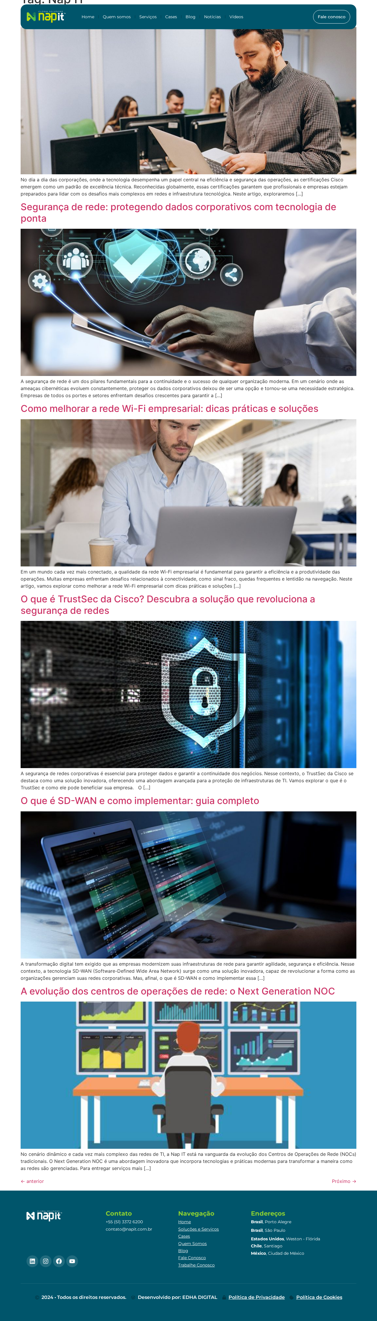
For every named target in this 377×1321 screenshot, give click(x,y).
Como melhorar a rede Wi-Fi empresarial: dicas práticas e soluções (169, 408)
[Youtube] (72, 1261)
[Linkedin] (32, 1261)
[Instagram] (46, 1261)
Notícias (212, 16)
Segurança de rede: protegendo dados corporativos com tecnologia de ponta (178, 212)
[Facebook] (59, 1261)
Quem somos (117, 16)
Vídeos (236, 16)
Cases (171, 16)
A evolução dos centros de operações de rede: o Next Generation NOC (178, 991)
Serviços (148, 16)
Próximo (344, 1181)
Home (88, 16)
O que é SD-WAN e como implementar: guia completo (140, 800)
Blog (191, 16)
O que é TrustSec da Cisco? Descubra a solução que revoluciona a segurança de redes (168, 604)
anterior (32, 1181)
